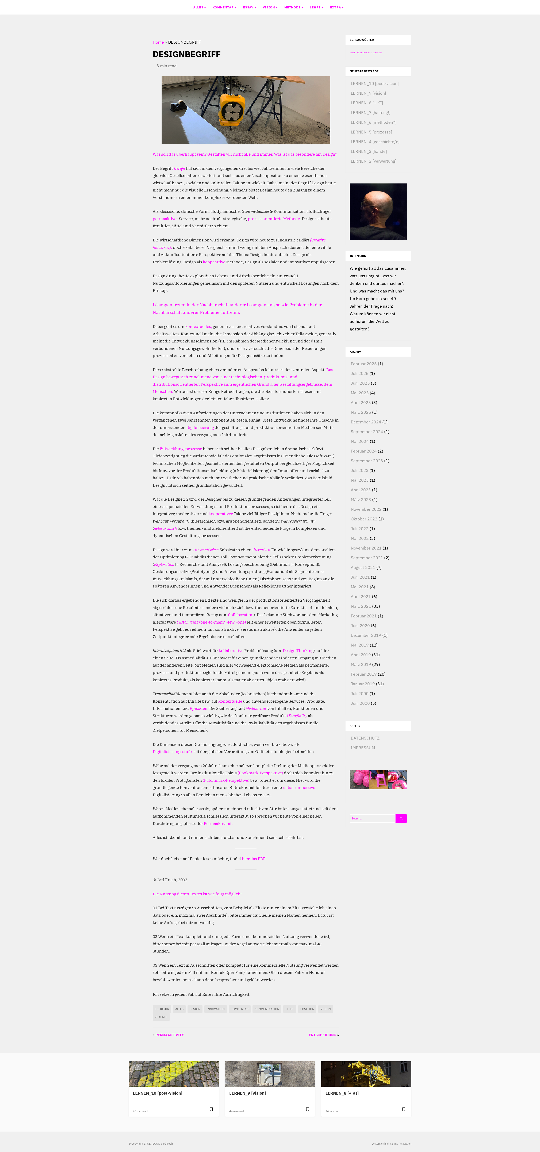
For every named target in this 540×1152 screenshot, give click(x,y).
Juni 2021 (360, 577)
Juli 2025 (360, 373)
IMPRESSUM (363, 747)
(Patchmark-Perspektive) (226, 780)
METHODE (292, 7)
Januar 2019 (363, 684)
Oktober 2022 (364, 519)
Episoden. (199, 708)
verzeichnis (366, 52)
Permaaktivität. (218, 823)
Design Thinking (298, 650)
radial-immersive (299, 787)
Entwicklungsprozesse (181, 448)
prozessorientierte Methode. (274, 218)
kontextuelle (230, 701)
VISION (269, 7)
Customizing (187, 622)
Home (158, 42)
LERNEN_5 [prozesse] (371, 132)
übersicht (377, 52)
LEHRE (315, 7)
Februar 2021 (364, 616)
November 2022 (366, 509)
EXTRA (335, 7)
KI (358, 52)
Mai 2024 (360, 441)
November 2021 (366, 548)
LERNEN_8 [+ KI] (367, 103)
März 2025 (361, 412)
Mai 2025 (360, 393)
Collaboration (241, 614)
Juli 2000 (360, 693)
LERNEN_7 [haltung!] (370, 112)
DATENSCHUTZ (365, 738)
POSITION (307, 1009)
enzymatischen (206, 549)
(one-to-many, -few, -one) (222, 622)
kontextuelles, (198, 326)
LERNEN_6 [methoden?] (373, 122)
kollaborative (231, 650)
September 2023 (367, 460)
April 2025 (361, 402)
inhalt (353, 52)
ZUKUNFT (161, 1017)
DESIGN (195, 1009)
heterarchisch (165, 528)
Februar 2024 (364, 451)
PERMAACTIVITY (169, 1035)
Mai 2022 (360, 538)
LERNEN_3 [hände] (369, 151)
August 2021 (363, 567)
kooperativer (221, 513)
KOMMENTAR (223, 7)
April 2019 (361, 655)
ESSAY (248, 7)
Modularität (256, 708)
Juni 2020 (360, 625)
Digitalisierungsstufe (172, 751)
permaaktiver (165, 218)
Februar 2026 (364, 363)
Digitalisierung (200, 427)
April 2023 (361, 490)
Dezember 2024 (366, 422)
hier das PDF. (254, 858)
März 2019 (361, 664)
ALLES (198, 7)
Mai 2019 (360, 645)
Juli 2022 (360, 528)
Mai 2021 (360, 587)
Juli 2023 (360, 470)
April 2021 (361, 596)
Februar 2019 (364, 674)
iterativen (262, 549)
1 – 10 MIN (162, 1009)
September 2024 (367, 431)
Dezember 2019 (366, 635)
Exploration (164, 564)
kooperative (214, 261)
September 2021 (367, 558)
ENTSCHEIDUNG (322, 1035)
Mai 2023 (360, 480)
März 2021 (361, 606)
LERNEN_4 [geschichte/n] (375, 141)
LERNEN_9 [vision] (368, 93)
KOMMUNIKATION (267, 1009)
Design (179, 168)
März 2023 (361, 499)
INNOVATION (216, 1009)
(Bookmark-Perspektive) (260, 772)
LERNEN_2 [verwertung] (373, 161)
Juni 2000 (360, 703)
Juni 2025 (360, 383)
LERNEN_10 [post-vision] (375, 83)
